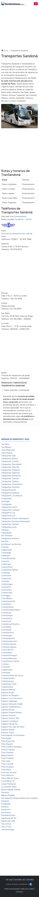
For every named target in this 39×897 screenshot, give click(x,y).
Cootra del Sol (7, 650)
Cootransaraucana (9, 641)
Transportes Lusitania (10, 510)
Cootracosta (6, 592)
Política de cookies (27, 889)
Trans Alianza (6, 453)
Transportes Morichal (10, 467)
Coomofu (5, 561)
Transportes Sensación (11, 476)
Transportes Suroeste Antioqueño (15, 521)
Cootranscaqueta (8, 644)
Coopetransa (6, 670)
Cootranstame (7, 607)
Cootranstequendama (10, 610)
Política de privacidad (11, 889)
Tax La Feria (6, 827)
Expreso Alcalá (7, 692)
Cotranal (4, 547)
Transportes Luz (8, 513)
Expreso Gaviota (8, 715)
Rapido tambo (7, 755)
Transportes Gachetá (10, 487)
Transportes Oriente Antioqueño (15, 518)
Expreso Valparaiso (9, 701)
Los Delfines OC (8, 781)
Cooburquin (6, 564)
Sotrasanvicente (8, 815)
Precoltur (5, 792)
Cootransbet (6, 652)
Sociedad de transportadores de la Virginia (19, 798)
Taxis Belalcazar (8, 450)
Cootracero (6, 587)
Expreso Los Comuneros (11, 698)
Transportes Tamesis (10, 478)
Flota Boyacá (6, 744)
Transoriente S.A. (8, 515)
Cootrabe (5, 581)
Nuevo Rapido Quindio (10, 789)
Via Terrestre (6, 535)
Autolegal (5, 501)
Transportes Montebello (11, 464)
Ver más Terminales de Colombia (20, 879)
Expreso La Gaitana (9, 721)
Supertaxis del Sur (8, 818)
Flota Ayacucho (8, 741)
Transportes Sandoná (10, 493)
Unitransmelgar (7, 829)
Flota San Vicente (8, 772)
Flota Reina (6, 769)
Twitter (28, 219)
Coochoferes (6, 567)
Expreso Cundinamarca (11, 707)
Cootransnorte (7, 632)
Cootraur (5, 664)
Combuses (5, 555)
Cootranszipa (7, 615)
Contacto (19, 892)
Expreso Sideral (7, 729)
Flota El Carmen (8, 750)
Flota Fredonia (7, 758)
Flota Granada (7, 764)
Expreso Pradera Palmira (11, 712)
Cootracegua (6, 584)
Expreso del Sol (7, 710)
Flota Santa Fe (7, 775)
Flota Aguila (6, 738)
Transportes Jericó (9, 507)
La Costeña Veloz (8, 787)
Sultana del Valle (8, 821)
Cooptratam (6, 498)
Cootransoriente (8, 601)
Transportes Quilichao (10, 473)
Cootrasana (6, 627)
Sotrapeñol (5, 804)
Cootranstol (6, 613)
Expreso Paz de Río (9, 724)
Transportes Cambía (9, 461)
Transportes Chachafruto (12, 484)
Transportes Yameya (10, 524)
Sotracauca (6, 812)
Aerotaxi (4, 541)
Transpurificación (8, 490)
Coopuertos (6, 578)
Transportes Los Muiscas (11, 495)
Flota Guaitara (7, 752)
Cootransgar (6, 635)
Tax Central (6, 824)
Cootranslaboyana (9, 658)
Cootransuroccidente (10, 661)
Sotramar (5, 801)
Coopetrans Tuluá (8, 684)
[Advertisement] (19, 26)
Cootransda (6, 630)
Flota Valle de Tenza (10, 778)
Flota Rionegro (7, 767)
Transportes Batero (9, 458)
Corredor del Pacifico (10, 624)
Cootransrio (6, 604)
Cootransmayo (7, 681)
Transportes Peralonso (10, 470)
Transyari (5, 530)
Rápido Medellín (8, 795)
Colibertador (6, 550)
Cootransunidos (8, 678)
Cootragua (5, 595)
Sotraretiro (5, 809)
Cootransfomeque (9, 655)
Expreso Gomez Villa (10, 718)
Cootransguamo (8, 638)
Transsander (6, 533)
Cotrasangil (6, 553)
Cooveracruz (6, 618)
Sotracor (5, 807)
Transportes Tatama (9, 481)
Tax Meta (5, 444)
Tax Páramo (6, 447)
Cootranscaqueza (8, 647)
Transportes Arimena (10, 538)
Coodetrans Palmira (9, 570)
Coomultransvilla (8, 558)
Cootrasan (5, 672)
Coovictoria (6, 621)
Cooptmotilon (7, 687)
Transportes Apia (8, 456)
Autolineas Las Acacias (11, 544)
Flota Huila (5, 761)
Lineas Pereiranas (8, 784)
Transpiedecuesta (8, 527)
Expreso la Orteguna (10, 695)
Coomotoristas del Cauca (12, 675)
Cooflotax (5, 573)
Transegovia (6, 504)
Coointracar (6, 575)
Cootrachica (6, 590)
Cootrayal (5, 667)
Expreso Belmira (8, 690)
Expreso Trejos (7, 732)
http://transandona (18, 216)
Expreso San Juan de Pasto (12, 727)
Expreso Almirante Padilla (12, 704)
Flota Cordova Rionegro (11, 747)
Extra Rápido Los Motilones (13, 735)
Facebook (19, 219)
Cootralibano (6, 598)
